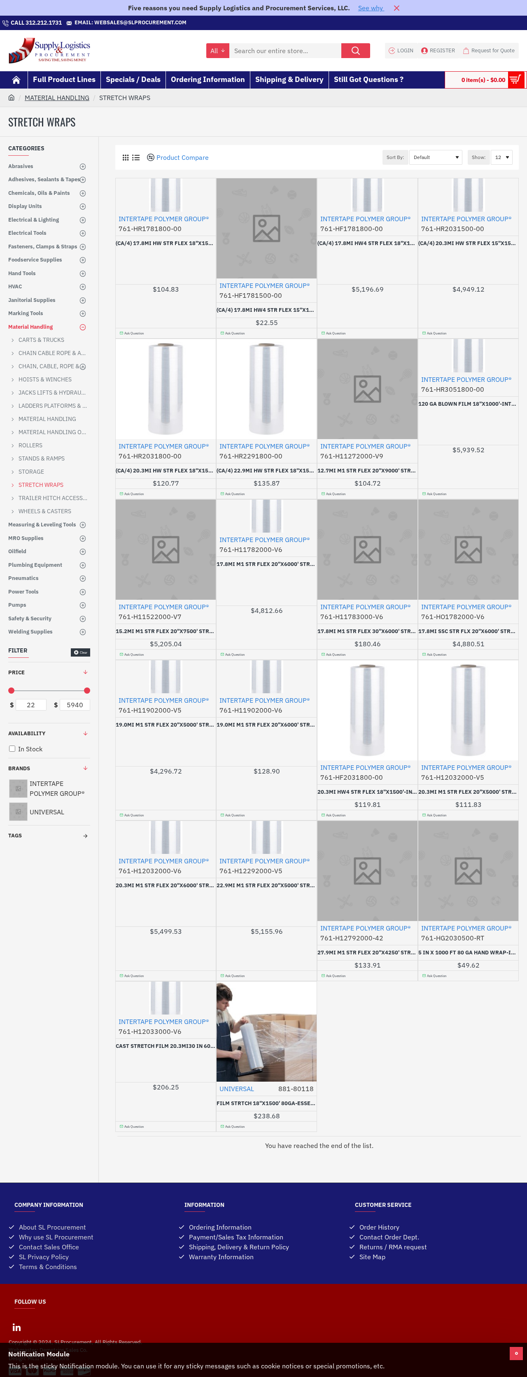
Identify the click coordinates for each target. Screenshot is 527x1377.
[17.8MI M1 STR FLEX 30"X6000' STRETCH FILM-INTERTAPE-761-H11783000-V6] (367, 550)
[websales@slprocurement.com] (191, 23)
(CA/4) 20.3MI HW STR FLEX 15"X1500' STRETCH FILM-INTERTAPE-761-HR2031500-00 (468, 243)
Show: (479, 157)
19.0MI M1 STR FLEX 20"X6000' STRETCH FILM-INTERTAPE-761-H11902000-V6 (267, 725)
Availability (26, 733)
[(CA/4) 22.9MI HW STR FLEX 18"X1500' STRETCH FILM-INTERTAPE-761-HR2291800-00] (267, 389)
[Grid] (125, 157)
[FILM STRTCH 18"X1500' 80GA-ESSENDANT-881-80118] (267, 1032)
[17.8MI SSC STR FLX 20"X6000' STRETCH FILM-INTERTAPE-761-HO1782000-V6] (468, 550)
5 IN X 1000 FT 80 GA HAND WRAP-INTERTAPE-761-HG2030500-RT (468, 952)
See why (371, 8)
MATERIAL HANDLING (57, 98)
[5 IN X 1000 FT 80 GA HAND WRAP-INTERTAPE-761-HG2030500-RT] (468, 871)
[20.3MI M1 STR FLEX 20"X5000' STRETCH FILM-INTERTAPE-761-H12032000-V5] (468, 710)
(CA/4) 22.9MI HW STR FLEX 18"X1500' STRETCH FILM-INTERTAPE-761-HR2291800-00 (267, 471)
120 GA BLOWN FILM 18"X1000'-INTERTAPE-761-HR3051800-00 (468, 404)
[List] (136, 157)
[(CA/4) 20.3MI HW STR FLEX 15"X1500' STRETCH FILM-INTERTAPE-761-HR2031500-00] (468, 195)
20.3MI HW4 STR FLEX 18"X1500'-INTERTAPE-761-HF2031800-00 (367, 792)
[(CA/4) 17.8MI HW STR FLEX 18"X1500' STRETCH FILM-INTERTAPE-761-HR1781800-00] (166, 195)
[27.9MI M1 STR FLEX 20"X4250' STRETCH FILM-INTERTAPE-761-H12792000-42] (367, 871)
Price (16, 672)
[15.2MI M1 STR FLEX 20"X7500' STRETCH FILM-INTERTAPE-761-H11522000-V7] (166, 550)
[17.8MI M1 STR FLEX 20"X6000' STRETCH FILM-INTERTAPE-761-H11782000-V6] (267, 516)
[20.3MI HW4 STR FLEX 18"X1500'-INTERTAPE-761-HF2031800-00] (367, 710)
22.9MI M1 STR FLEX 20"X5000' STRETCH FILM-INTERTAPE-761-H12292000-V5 (267, 885)
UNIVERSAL (236, 1089)
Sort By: (395, 157)
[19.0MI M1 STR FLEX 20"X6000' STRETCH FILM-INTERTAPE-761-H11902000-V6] (267, 677)
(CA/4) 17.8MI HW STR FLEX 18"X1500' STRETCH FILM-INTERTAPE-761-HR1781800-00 (166, 243)
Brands (19, 768)
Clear (83, 652)
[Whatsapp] (263, 23)
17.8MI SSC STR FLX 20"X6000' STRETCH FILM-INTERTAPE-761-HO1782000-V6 (468, 631)
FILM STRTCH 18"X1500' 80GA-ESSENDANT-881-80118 (267, 1103)
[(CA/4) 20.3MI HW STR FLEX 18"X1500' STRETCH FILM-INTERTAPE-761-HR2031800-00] (166, 389)
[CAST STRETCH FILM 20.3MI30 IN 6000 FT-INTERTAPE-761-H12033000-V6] (166, 998)
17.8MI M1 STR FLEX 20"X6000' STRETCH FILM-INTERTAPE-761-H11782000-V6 (267, 564)
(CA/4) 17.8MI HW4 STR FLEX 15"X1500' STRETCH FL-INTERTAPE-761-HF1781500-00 (267, 310)
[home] (11, 97)
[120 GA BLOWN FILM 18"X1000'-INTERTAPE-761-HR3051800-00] (468, 355)
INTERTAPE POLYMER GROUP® (164, 219)
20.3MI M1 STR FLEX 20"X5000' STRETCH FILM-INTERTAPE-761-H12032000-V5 (468, 792)
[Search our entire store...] (355, 50)
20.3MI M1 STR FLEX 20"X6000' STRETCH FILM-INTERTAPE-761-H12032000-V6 (166, 885)
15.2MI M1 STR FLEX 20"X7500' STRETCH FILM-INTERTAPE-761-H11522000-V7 (166, 631)
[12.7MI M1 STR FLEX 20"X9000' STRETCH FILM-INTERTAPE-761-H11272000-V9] (367, 389)
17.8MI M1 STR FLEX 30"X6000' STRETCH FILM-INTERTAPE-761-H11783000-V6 (367, 631)
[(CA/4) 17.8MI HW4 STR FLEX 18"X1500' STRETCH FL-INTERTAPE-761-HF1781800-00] (367, 195)
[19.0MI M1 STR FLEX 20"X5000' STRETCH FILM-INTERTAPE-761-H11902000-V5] (166, 677)
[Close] (396, 8)
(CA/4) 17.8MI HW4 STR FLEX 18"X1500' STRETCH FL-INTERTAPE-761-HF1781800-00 (367, 243)
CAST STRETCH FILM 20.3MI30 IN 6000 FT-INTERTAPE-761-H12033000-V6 (166, 1046)
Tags (15, 835)
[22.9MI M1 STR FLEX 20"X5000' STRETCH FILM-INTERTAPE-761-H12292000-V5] (267, 837)
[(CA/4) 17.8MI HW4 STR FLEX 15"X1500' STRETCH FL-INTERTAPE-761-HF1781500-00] (267, 228)
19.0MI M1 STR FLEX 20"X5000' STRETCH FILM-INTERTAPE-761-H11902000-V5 (166, 725)
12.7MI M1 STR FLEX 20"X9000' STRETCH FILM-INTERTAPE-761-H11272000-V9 (367, 471)
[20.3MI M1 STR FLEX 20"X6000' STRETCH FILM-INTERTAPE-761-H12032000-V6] (166, 837)
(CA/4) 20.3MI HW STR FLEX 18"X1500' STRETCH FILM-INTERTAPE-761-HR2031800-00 (166, 471)
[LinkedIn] (16, 1327)
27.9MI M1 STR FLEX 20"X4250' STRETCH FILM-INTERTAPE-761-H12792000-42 (367, 952)
